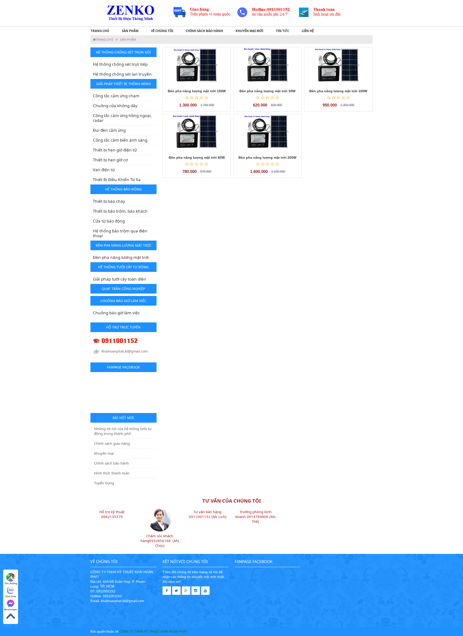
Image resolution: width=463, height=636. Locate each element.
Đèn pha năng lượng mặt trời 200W (267, 157)
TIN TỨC (282, 31)
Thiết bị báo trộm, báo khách (120, 211)
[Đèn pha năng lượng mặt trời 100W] (338, 66)
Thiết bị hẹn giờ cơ (110, 160)
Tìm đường (10, 583)
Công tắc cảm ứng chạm (116, 95)
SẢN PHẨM (130, 31)
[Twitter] (176, 590)
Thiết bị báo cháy (109, 201)
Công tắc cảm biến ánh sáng (120, 140)
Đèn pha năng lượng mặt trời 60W (197, 157)
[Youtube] (205, 590)
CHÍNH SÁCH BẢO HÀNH (204, 31)
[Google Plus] (186, 590)
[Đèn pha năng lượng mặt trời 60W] (197, 132)
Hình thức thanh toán (111, 473)
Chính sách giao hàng (112, 443)
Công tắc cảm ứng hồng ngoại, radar (122, 118)
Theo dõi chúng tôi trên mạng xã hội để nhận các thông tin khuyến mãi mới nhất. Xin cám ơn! (194, 577)
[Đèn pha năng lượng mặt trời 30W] (267, 66)
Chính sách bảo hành (111, 463)
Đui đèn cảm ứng (109, 130)
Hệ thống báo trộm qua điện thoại (120, 233)
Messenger (10, 609)
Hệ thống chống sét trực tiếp (120, 64)
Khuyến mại (104, 453)
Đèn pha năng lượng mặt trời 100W (338, 91)
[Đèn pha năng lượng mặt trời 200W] (267, 132)
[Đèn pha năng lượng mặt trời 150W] (197, 66)
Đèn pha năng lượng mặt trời (121, 257)
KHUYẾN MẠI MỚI (249, 31)
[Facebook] (167, 590)
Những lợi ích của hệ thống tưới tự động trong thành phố (122, 431)
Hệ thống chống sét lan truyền (122, 74)
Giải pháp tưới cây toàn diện (119, 279)
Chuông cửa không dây (115, 105)
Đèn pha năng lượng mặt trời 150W (197, 91)
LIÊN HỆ (308, 31)
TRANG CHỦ (100, 31)
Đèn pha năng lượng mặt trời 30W (267, 91)
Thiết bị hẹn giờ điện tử (115, 150)
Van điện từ (104, 169)
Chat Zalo (10, 596)
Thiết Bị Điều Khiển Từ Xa (117, 179)
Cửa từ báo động (109, 221)
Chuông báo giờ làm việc (116, 312)
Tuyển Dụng (104, 482)
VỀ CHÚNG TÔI (162, 31)
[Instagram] (195, 590)
